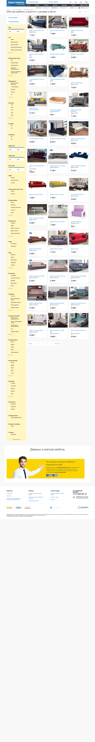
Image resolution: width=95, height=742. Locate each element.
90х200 (12, 191)
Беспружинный (14, 65)
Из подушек (14, 243)
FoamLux (13, 296)
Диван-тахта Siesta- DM (36, 30)
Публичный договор (33, 500)
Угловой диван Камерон (57, 54)
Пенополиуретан (15, 305)
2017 (12, 104)
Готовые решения (14, 21)
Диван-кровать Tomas (57, 194)
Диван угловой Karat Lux (78, 303)
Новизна (80, 12)
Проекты (53, 499)
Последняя (57, 343)
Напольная (13, 434)
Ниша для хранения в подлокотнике (16, 72)
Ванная (73, 5)
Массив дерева (14, 352)
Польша (13, 92)
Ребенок (13, 409)
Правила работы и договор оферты (35, 494)
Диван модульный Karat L (78, 331)
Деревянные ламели (16, 302)
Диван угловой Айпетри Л (36, 166)
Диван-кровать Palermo (57, 221)
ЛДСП (12, 347)
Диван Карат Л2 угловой (57, 166)
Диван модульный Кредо (78, 276)
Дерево (12, 344)
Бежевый (13, 254)
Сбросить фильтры (16, 439)
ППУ (12, 329)
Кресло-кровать (14, 44)
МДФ (12, 349)
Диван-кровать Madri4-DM (36, 54)
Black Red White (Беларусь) (14, 83)
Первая (30, 343)
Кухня (28, 5)
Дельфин (13, 280)
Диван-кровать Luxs (77, 30)
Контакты (9, 496)
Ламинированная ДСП (16, 417)
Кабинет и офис (84, 5)
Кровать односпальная (16, 49)
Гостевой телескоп (15, 278)
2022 (12, 115)
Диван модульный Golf (57, 303)
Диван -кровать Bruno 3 (57, 30)
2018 (12, 107)
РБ (11, 94)
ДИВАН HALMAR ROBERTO (76, 110)
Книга (12, 285)
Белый (12, 257)
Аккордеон (13, 275)
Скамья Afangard (76, 221)
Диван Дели (74, 249)
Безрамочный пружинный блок (15, 318)
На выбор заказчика (16, 207)
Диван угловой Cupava (36, 330)
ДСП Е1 (12, 342)
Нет (12, 128)
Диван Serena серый (56, 249)
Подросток (13, 406)
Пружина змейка (15, 307)
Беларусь (13, 89)
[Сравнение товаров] (81, 2)
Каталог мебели (13, 17)
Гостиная (46, 5)
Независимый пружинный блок (15, 326)
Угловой (13, 182)
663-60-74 (79, 494)
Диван (12, 39)
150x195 (13, 193)
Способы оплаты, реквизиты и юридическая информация (14, 499)
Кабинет (13, 391)
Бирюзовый (14, 260)
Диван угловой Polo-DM (57, 79)
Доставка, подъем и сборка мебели (57, 494)
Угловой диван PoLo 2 (77, 194)
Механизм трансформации (14, 68)
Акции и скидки (54, 497)
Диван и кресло (14, 230)
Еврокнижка (14, 283)
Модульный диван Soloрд (58, 138)
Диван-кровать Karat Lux (57, 276)
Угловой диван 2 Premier (36, 79)
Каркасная (13, 246)
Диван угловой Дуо (77, 82)
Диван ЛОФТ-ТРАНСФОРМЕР (34, 109)
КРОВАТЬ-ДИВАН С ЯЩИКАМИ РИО (56, 110)
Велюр (12, 202)
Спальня (37, 5)
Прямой (13, 177)
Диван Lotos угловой (77, 54)
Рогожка (13, 210)
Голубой (13, 265)
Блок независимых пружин (15, 299)
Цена (85, 12)
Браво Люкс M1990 (35, 249)
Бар (12, 60)
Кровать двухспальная (16, 47)
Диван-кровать (14, 42)
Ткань (12, 212)
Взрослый (13, 404)
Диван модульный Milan (78, 166)
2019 (12, 110)
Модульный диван (15, 233)
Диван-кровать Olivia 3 (36, 194)
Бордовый (13, 262)
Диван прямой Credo (35, 303)
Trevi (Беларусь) (15, 86)
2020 (12, 112)
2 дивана (13, 223)
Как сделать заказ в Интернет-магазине (36, 498)
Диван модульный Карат (37, 276)
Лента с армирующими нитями (16, 322)
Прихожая (64, 5)
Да (11, 125)
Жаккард (13, 204)
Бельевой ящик (14, 62)
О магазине (9, 493)
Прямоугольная (14, 180)
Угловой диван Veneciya (36, 138)
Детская (55, 5)
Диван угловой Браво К (78, 138)
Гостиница (13, 385)
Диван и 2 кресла (15, 228)
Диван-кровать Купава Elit (57, 331)
